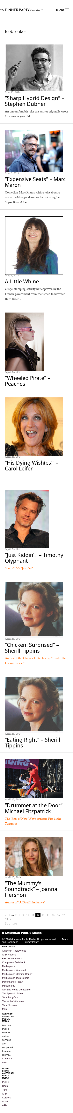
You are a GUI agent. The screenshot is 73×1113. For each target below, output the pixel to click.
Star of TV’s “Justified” (19, 569)
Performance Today (12, 982)
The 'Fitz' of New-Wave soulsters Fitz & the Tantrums (33, 821)
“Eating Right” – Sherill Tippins (32, 742)
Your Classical (9, 1005)
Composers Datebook (13, 962)
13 (43, 915)
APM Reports (9, 954)
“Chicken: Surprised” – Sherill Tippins (32, 647)
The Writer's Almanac (13, 1001)
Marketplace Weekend (14, 970)
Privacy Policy (31, 942)
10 (27, 915)
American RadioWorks (14, 950)
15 (53, 915)
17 (63, 915)
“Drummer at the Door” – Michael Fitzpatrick (36, 808)
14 (48, 915)
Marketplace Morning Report (17, 974)
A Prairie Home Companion (16, 989)
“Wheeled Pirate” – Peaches (27, 380)
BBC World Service (12, 958)
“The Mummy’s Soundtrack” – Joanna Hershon (31, 889)
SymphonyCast (10, 997)
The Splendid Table (12, 993)
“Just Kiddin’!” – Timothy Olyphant (34, 557)
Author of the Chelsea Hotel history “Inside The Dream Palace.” (35, 661)
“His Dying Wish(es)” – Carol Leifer (32, 465)
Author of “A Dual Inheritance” (25, 903)
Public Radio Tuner (5, 1086)
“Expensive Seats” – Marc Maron (35, 181)
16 (58, 915)
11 (33, 915)
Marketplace (8, 966)
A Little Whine (22, 281)
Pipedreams (8, 985)
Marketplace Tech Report (15, 978)
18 (6, 919)
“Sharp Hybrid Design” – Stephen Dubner (34, 100)
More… (6, 1009)
